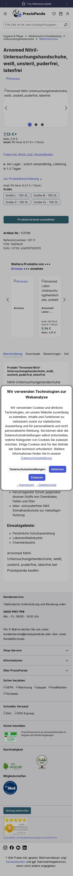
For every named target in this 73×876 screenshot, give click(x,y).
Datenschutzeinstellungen (27, 469)
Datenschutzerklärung (36, 458)
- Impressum (26, 485)
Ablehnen (57, 469)
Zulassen (37, 477)
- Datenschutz (46, 485)
